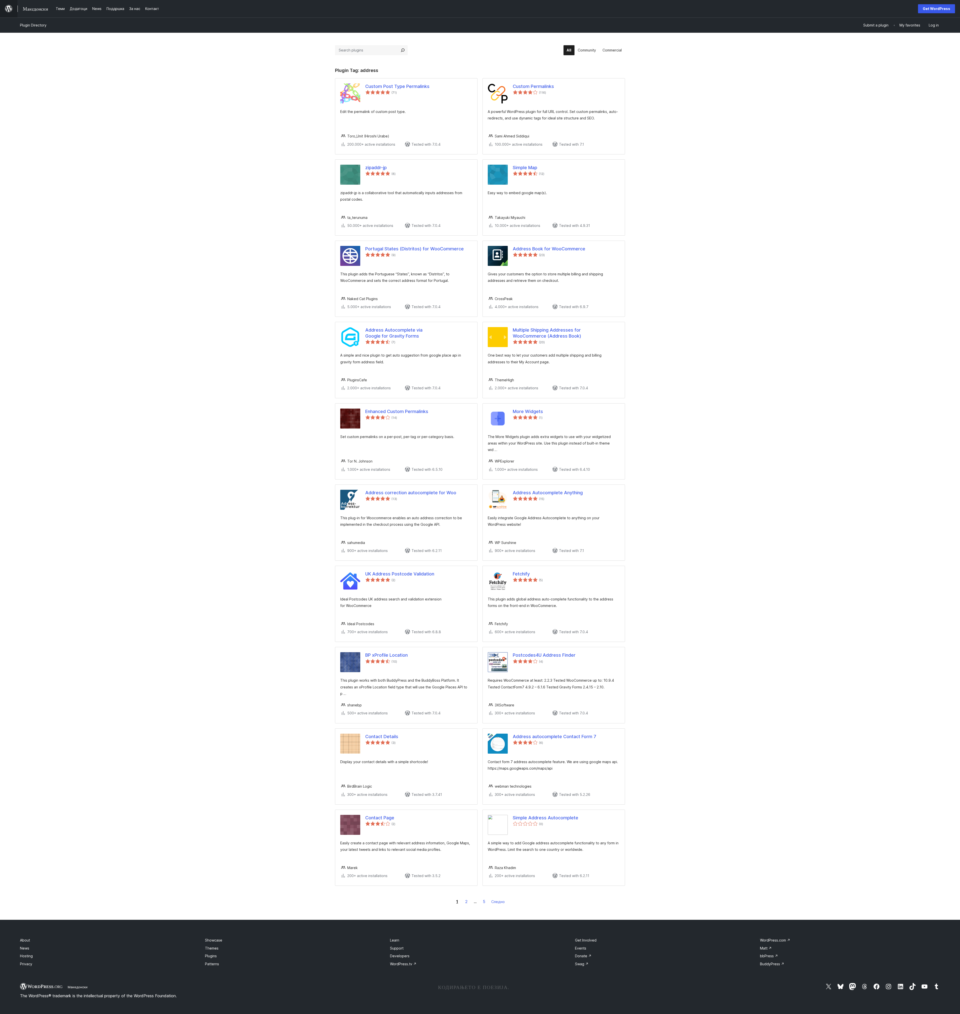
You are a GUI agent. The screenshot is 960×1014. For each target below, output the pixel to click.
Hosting (26, 956)
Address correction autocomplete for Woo (410, 492)
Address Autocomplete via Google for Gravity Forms (393, 332)
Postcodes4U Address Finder (544, 655)
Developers (400, 956)
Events (580, 948)
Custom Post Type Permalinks (397, 86)
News (24, 948)
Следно (498, 902)
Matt (766, 948)
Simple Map (525, 167)
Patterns (212, 964)
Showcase (213, 940)
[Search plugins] (403, 50)
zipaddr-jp (376, 167)
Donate (583, 956)
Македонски (78, 987)
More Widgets (528, 411)
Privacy (26, 964)
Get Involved (585, 940)
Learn (394, 940)
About (25, 940)
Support (397, 948)
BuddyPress (772, 964)
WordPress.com (775, 940)
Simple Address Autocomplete (545, 817)
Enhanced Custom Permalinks (396, 411)
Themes (211, 948)
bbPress (769, 956)
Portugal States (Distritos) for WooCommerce (414, 248)
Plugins (211, 956)
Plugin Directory (33, 25)
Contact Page (379, 817)
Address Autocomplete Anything (548, 492)
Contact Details (381, 736)
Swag (581, 964)
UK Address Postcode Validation (399, 573)
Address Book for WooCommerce (549, 248)
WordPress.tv (403, 964)
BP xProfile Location (386, 655)
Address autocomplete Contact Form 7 (554, 736)
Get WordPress (936, 8)
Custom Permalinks (533, 86)
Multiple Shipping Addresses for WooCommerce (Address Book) (547, 332)
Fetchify (521, 573)
